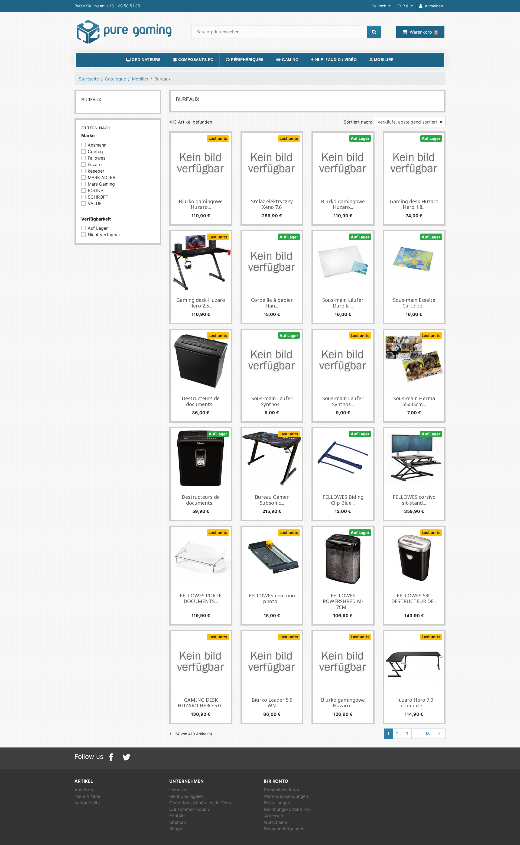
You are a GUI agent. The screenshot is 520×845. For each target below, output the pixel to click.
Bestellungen (277, 802)
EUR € (404, 6)
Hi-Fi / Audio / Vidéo (335, 60)
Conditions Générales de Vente (201, 802)
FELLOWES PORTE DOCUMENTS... (201, 598)
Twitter (126, 757)
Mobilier (383, 60)
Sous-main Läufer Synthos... (271, 401)
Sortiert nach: (358, 122)
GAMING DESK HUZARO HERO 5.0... (201, 703)
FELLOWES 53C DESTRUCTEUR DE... (414, 598)
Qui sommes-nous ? (189, 809)
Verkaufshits (87, 802)
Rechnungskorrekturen (287, 809)
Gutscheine (275, 822)
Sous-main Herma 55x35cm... (414, 401)
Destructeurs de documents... (201, 401)
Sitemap (177, 822)
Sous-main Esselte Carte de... (414, 303)
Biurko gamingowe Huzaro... (201, 204)
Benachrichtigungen (284, 828)
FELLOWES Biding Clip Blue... (343, 500)
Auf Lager (360, 138)
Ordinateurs (146, 60)
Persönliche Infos (281, 789)
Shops (175, 828)
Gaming (290, 60)
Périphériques (247, 60)
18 (427, 733)
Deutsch (379, 6)
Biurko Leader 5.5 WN (272, 703)
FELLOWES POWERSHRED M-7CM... (343, 601)
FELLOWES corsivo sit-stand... (414, 500)
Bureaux (91, 100)
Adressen (273, 815)
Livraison (178, 789)
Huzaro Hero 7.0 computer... (414, 703)
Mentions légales (186, 796)
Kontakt (177, 815)
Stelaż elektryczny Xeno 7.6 (272, 204)
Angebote (84, 789)
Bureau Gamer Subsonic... (272, 500)
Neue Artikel (87, 796)
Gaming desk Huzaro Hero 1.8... (414, 204)
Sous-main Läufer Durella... (342, 303)
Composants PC (195, 60)
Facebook (111, 757)
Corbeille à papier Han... (272, 303)
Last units (218, 138)
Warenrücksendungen (286, 796)
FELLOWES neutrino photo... (272, 598)
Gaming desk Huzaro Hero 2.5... (200, 303)
